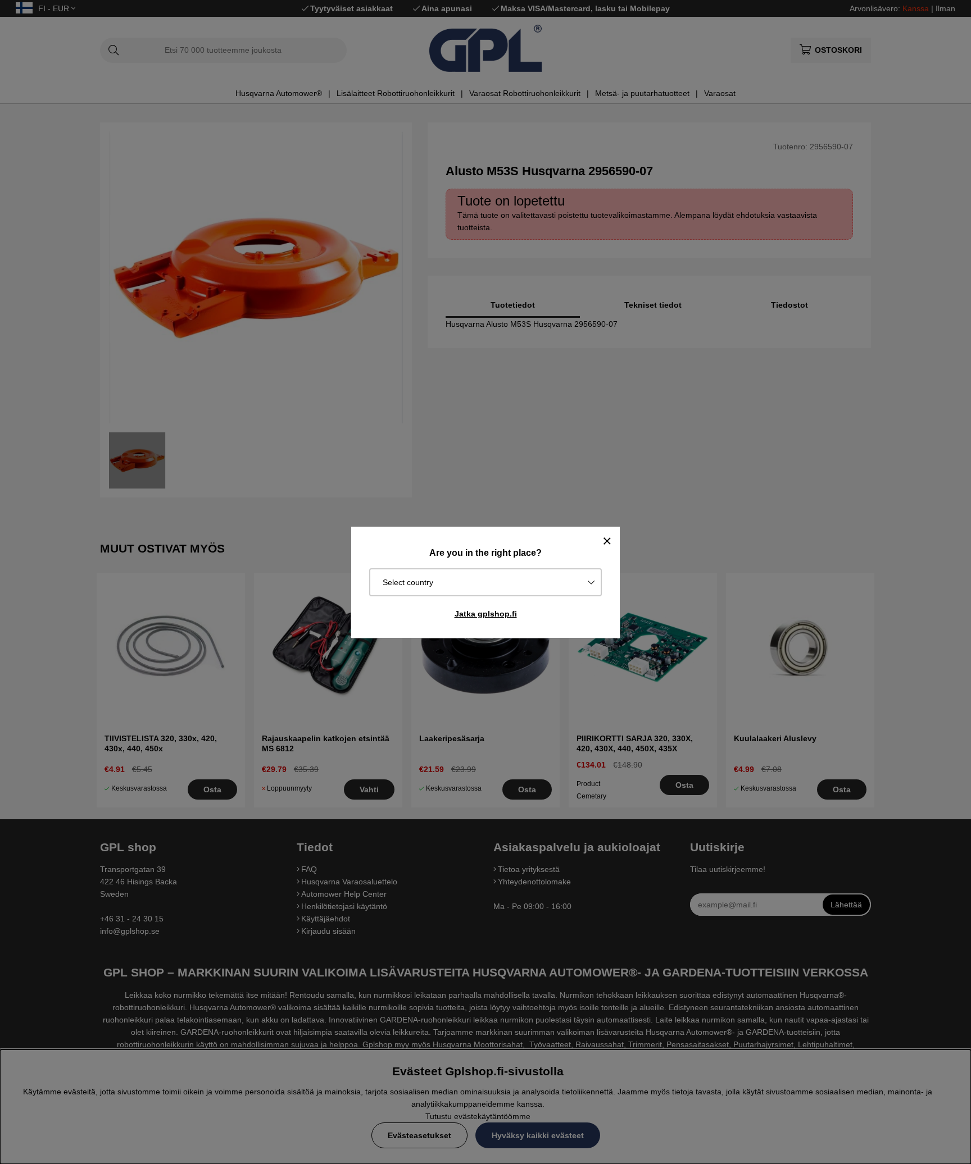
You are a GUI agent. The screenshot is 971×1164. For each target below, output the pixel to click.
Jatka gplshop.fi (486, 613)
